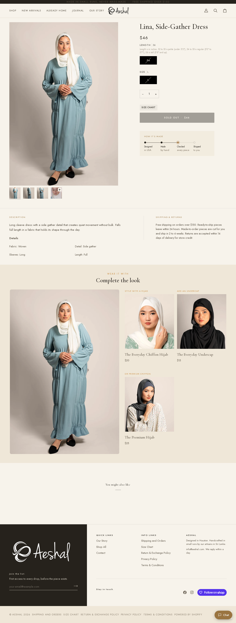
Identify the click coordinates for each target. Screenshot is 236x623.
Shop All (101, 547)
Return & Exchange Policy (156, 553)
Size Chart (149, 107)
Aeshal (17, 614)
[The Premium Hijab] (149, 404)
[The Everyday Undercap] (201, 321)
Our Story (101, 541)
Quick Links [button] (104, 535)
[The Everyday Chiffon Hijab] (149, 321)
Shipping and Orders (153, 541)
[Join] (74, 586)
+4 (156, 448)
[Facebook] (185, 592)
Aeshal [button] (191, 535)
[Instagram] (192, 592)
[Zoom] (16, 178)
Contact (100, 553)
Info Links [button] (149, 535)
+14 (156, 365)
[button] (14, 11)
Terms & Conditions (152, 565)
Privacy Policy (149, 559)
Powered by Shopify (188, 614)
